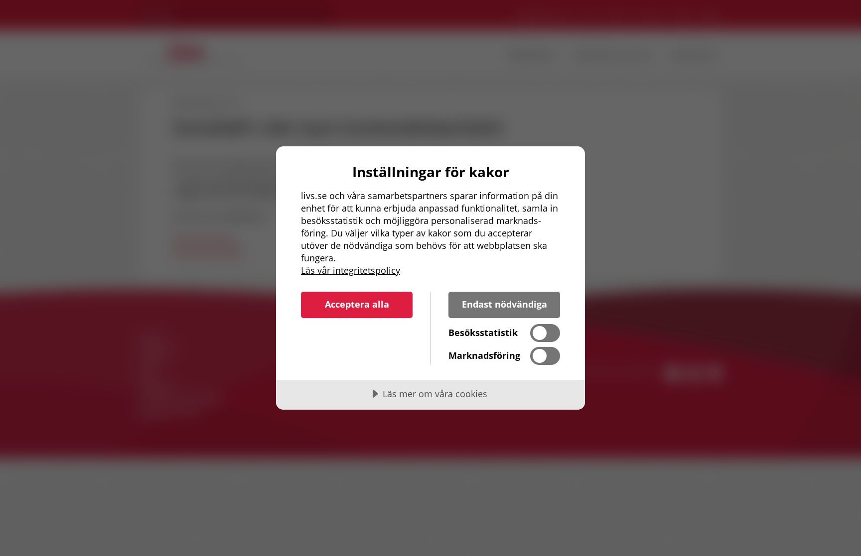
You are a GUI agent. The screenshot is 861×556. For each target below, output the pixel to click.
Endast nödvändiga (504, 304)
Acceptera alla (357, 304)
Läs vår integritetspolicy (350, 270)
